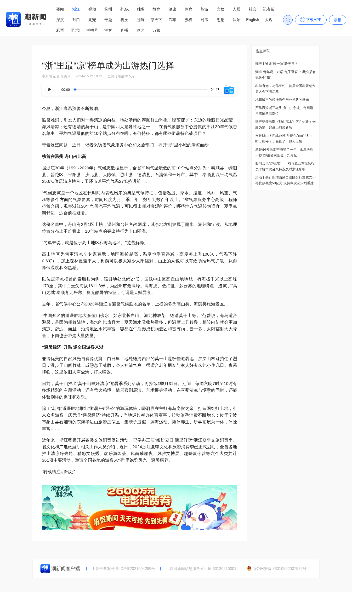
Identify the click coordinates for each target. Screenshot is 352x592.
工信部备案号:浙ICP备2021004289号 (123, 569)
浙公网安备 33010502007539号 (279, 569)
